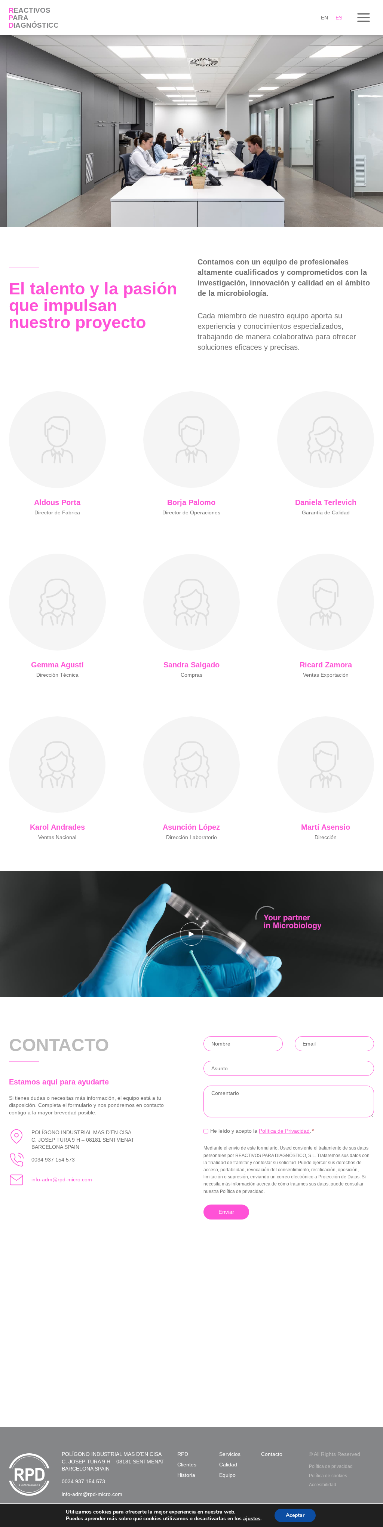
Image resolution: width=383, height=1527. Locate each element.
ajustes (251, 1518)
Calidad (228, 1465)
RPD (182, 1454)
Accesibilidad (322, 1484)
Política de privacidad (331, 1466)
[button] (191, 934)
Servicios (229, 1454)
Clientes (186, 1465)
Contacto (271, 1454)
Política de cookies (328, 1475)
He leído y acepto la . (262, 1131)
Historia (186, 1475)
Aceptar (295, 1515)
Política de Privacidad (284, 1131)
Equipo (227, 1475)
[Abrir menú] (363, 17)
